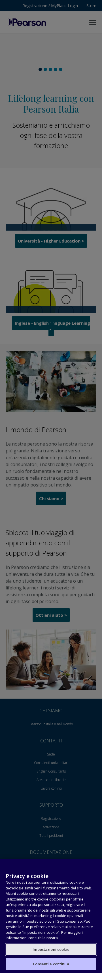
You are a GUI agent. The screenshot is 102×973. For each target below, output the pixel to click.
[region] (51, 916)
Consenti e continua (51, 963)
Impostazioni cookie (51, 949)
